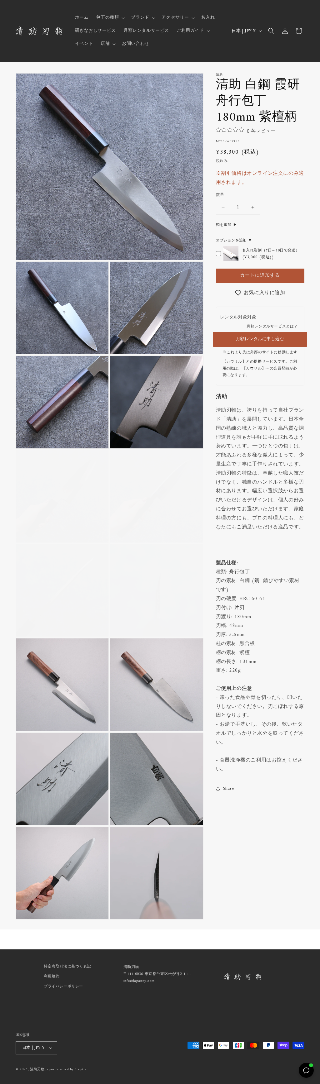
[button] (109, 17)
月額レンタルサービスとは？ (272, 326)
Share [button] (228, 788)
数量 (220, 195)
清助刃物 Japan (42, 1069)
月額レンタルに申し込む (260, 339)
